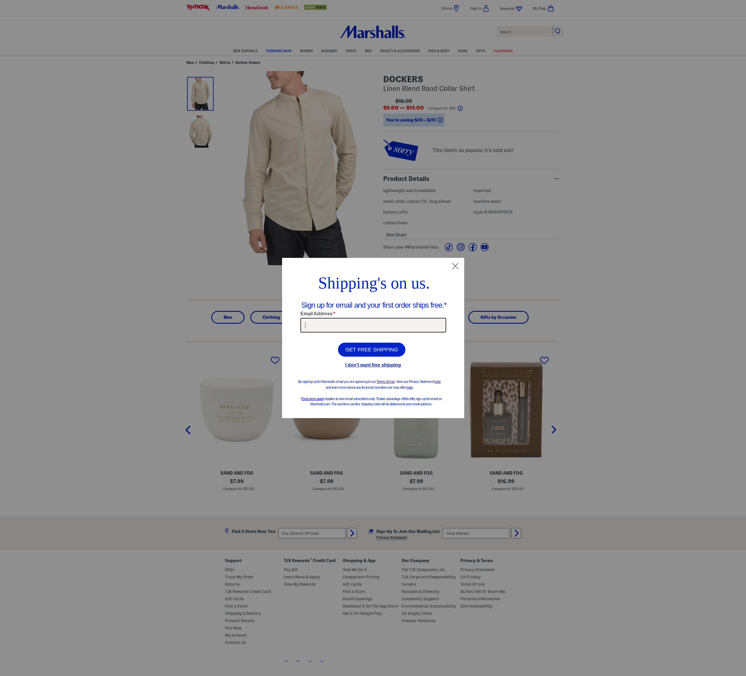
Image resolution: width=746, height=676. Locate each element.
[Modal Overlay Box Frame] (373, 338)
